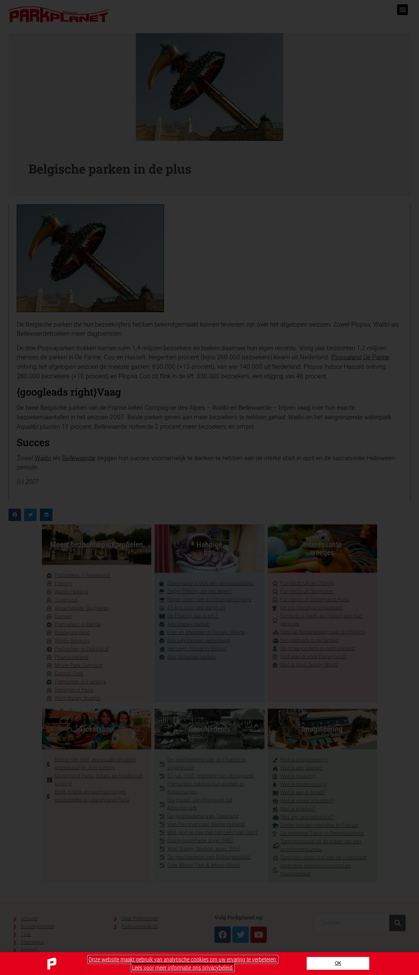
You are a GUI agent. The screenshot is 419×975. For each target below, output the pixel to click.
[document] (209, 487)
